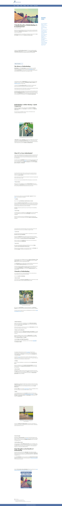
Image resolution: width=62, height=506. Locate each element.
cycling (27, 438)
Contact (31, 5)
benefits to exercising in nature (29, 394)
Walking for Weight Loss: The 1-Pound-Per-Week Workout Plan (44, 32)
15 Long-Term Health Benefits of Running (20, 500)
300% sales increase (17, 83)
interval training (26, 388)
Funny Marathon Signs (43, 30)
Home (14, 5)
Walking (24, 5)
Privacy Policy (36, 5)
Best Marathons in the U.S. (44, 29)
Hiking (21, 5)
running (19, 356)
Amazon (25, 160)
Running (18, 5)
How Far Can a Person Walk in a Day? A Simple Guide (44, 28)
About (28, 5)
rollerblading (31, 69)
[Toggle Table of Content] (21, 63)
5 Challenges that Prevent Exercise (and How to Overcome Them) (23, 501)
